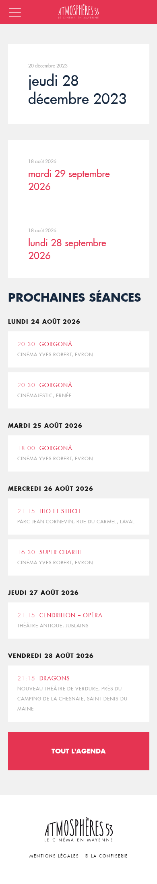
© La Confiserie (106, 856)
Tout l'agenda (79, 751)
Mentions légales (54, 856)
